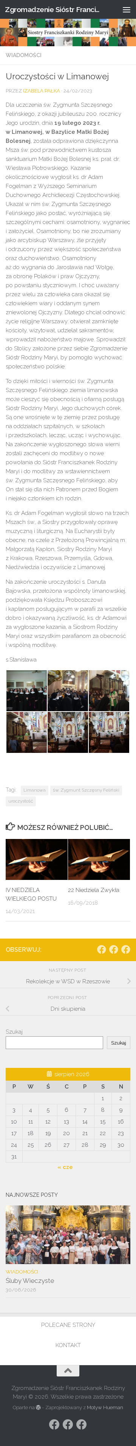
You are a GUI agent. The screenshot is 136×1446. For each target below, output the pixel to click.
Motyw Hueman (105, 1407)
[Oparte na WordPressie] (38, 1407)
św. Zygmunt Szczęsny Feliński (86, 790)
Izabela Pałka (41, 91)
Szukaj (14, 1031)
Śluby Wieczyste (30, 1280)
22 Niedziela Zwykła (93, 890)
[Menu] (126, 9)
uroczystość (20, 801)
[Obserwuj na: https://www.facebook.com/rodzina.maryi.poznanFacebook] (113, 949)
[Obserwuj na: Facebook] (101, 949)
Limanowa (34, 790)
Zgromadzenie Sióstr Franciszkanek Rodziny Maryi (54, 9)
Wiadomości (24, 55)
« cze (65, 1167)
